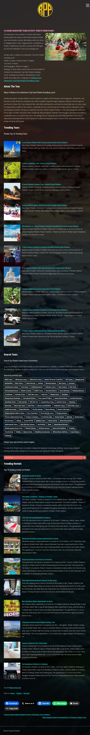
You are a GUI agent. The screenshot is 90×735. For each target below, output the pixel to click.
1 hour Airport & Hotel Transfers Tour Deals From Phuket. (45, 310)
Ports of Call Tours (47, 413)
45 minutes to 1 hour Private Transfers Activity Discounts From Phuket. (50, 226)
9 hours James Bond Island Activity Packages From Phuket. (27, 715)
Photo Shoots (50, 409)
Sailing (19, 421)
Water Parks (28, 432)
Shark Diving (52, 421)
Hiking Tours (54, 394)
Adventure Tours (21, 379)
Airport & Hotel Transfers (54, 379)
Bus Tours (62, 383)
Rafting (69, 417)
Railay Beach (79, 417)
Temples (72, 428)
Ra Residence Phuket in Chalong (35, 664)
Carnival (72, 383)
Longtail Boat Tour (47, 402)
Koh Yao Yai (34, 402)
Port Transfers (32, 413)
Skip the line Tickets (27, 424)
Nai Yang (31, 406)
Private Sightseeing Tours (14, 417)
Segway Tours (41, 421)
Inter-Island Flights (45, 398)
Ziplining (8, 436)
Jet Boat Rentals (76, 398)
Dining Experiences (12, 391)
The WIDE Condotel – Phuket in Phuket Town (39, 497)
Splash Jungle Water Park (14, 428)
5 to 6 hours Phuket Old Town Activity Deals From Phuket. (45, 142)
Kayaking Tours (10, 402)
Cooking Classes (37, 387)
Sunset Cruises (30, 428)
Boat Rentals (31, 383)
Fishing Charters (78, 391)
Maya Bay (8, 406)
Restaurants (9, 421)
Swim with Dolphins (59, 428)
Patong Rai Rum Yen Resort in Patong (37, 559)
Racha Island (59, 417)
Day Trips (73, 387)
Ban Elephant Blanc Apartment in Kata (37, 601)
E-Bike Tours (38, 391)
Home (12, 693)
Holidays (65, 394)
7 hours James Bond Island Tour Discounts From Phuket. (44, 331)
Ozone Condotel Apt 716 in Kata (34, 643)
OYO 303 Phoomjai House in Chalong (36, 517)
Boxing (40, 383)
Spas (50, 424)
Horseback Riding (29, 398)
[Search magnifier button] (84, 457)
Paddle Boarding (11, 409)
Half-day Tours (33, 394)
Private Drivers (62, 413)
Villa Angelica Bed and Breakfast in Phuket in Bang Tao (64, 717)
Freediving (9, 394)
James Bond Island (61, 398)
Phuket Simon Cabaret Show (15, 413)
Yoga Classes (75, 432)
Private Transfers (32, 417)
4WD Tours (8, 379)
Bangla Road (80, 379)
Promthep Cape (46, 417)
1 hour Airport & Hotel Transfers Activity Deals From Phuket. (46, 247)
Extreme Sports (51, 391)
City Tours (25, 387)
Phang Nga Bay (24, 409)
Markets (72, 402)
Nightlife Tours (59, 406)
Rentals (27, 693)
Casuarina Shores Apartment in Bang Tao (38, 622)
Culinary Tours (50, 387)
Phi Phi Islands (37, 409)
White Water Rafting (60, 432)
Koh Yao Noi (23, 402)
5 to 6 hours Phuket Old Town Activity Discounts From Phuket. (46, 268)
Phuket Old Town (64, 409)
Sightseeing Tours (11, 424)
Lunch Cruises (62, 402)
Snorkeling (41, 424)
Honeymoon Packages (13, 398)
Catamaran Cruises (12, 387)
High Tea (44, 394)
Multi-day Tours (20, 406)
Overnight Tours (73, 406)
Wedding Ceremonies (42, 432)
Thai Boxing (9, 432)
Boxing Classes (51, 383)
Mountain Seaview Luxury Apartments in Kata (40, 538)
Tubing (18, 432)
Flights (19, 693)
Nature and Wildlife (44, 406)
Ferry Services (65, 391)
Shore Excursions (66, 421)
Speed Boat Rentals (61, 424)
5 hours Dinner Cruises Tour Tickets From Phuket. (41, 184)
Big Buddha (9, 383)
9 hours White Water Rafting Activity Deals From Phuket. (44, 205)
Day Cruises (62, 387)
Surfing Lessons (44, 428)
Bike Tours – (19, 383)
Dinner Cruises (26, 391)
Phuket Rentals (15, 688)
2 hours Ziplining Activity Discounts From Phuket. (41, 289)
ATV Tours (69, 379)
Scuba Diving (28, 421)
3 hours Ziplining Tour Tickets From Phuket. (39, 163)
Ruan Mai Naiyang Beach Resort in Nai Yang (39, 580)
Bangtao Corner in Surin (31, 476)
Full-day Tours (20, 394)
